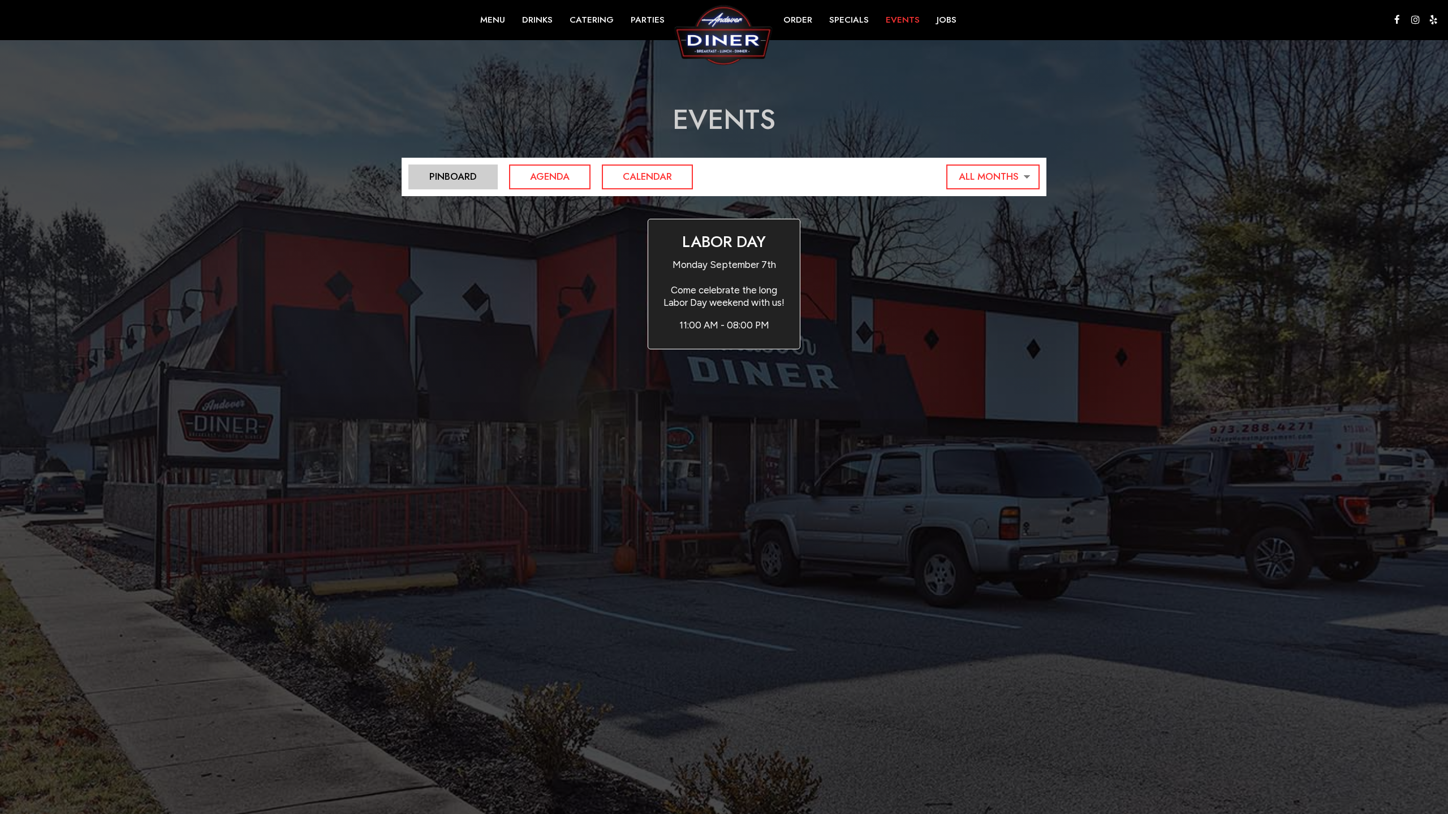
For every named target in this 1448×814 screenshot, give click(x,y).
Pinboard (442, 176)
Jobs (946, 19)
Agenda (539, 176)
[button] (724, 284)
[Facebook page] (1397, 20)
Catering (592, 19)
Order (797, 19)
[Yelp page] (1433, 20)
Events (903, 19)
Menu (492, 19)
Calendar (637, 176)
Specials (849, 19)
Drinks (537, 19)
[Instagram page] (1415, 20)
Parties (648, 19)
